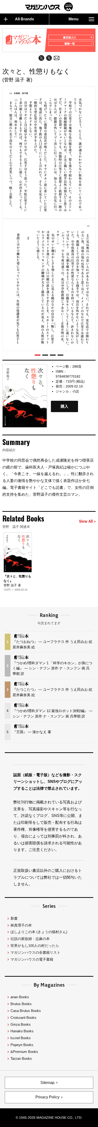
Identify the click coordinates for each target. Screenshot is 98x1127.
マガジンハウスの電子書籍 (31, 959)
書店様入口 (69, 37)
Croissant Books (23, 1018)
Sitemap (47, 1083)
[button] (37, 355)
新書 (14, 918)
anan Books (19, 997)
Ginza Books (20, 1024)
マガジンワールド (49, 6)
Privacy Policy (47, 1097)
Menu (73, 19)
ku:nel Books (20, 1038)
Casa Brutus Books (25, 1011)
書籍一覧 (69, 43)
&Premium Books (24, 1052)
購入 (64, 407)
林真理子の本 (21, 925)
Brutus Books (21, 1004)
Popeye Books (21, 1045)
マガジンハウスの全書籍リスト (35, 952)
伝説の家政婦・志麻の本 (30, 939)
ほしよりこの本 (38, 932)
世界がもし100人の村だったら (34, 946)
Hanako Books (22, 1031)
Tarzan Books (21, 1058)
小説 (75, 391)
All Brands (24, 19)
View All (86, 521)
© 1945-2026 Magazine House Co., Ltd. (49, 1117)
